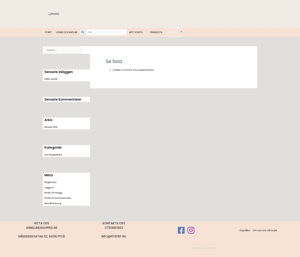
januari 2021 (50, 127)
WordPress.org (52, 203)
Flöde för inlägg (53, 192)
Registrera (50, 182)
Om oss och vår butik (265, 230)
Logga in (49, 187)
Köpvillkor (245, 230)
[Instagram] (191, 230)
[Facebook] (181, 230)
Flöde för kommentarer (57, 198)
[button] (144, 32)
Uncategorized (53, 154)
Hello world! (51, 79)
